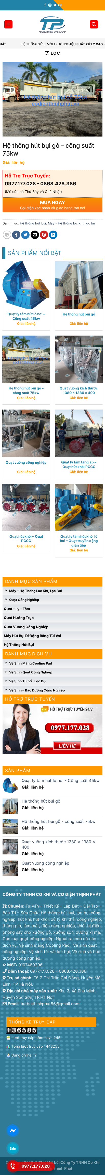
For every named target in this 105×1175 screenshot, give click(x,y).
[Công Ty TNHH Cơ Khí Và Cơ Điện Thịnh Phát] (52, 24)
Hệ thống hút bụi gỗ (79, 314)
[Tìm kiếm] (94, 24)
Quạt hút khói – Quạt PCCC (26, 538)
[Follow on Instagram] (49, 5)
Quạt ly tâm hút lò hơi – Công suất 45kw (26, 316)
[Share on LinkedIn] (53, 235)
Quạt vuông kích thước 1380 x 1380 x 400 (79, 390)
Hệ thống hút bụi (19, 644)
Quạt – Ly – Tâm (17, 609)
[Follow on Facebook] (45, 5)
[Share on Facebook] (16, 235)
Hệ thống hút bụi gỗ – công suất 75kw (26, 390)
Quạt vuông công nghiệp (26, 627)
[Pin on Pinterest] (44, 235)
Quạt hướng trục (19, 617)
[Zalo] (13, 1148)
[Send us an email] (59, 5)
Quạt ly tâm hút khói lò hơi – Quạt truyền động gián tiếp (79, 540)
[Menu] (8, 24)
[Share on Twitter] (25, 235)
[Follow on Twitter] (55, 5)
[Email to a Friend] (35, 235)
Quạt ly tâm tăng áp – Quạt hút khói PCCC (78, 464)
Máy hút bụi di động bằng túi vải (32, 636)
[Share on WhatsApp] (7, 235)
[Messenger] (13, 1130)
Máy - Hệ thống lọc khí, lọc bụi (72, 223)
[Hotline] (13, 1166)
